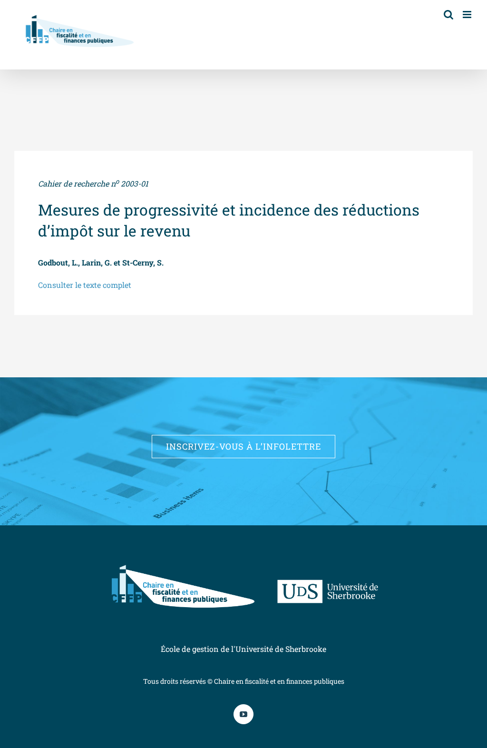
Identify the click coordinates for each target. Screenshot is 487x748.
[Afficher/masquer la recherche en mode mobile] (448, 15)
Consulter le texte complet (84, 285)
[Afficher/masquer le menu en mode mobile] (468, 15)
